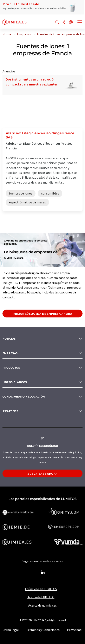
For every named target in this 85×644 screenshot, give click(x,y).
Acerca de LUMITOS (40, 597)
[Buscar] (57, 22)
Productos (11, 367)
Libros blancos (14, 382)
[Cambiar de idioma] (71, 22)
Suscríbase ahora (42, 473)
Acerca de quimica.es (42, 605)
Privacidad (74, 630)
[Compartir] (64, 22)
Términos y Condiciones (43, 630)
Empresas (10, 353)
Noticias (9, 338)
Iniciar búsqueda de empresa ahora (42, 313)
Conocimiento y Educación (23, 396)
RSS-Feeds (10, 411)
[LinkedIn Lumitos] (42, 573)
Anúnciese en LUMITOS (41, 589)
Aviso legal (11, 630)
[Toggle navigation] (80, 22)
